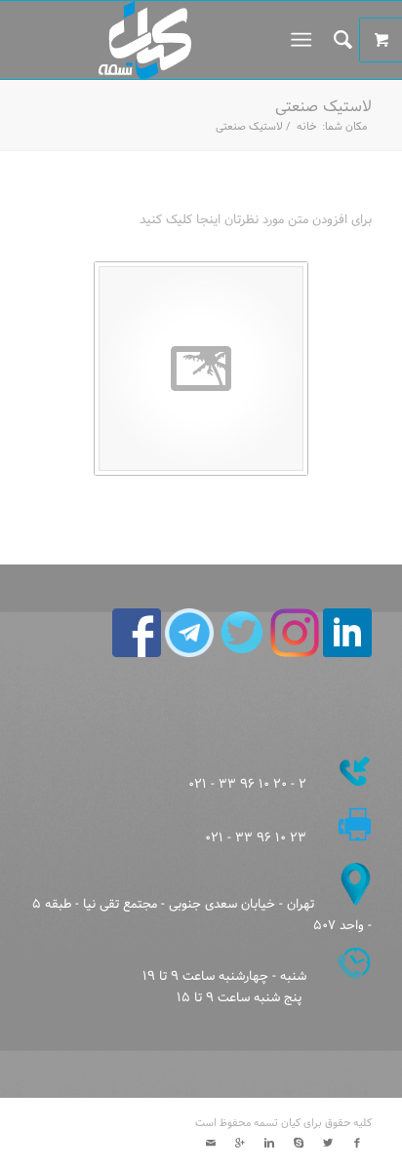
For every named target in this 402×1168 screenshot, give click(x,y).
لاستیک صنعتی (323, 107)
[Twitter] (327, 1143)
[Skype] (298, 1143)
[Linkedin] (269, 1143)
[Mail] (210, 1143)
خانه (306, 127)
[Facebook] (357, 1143)
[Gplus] (240, 1143)
